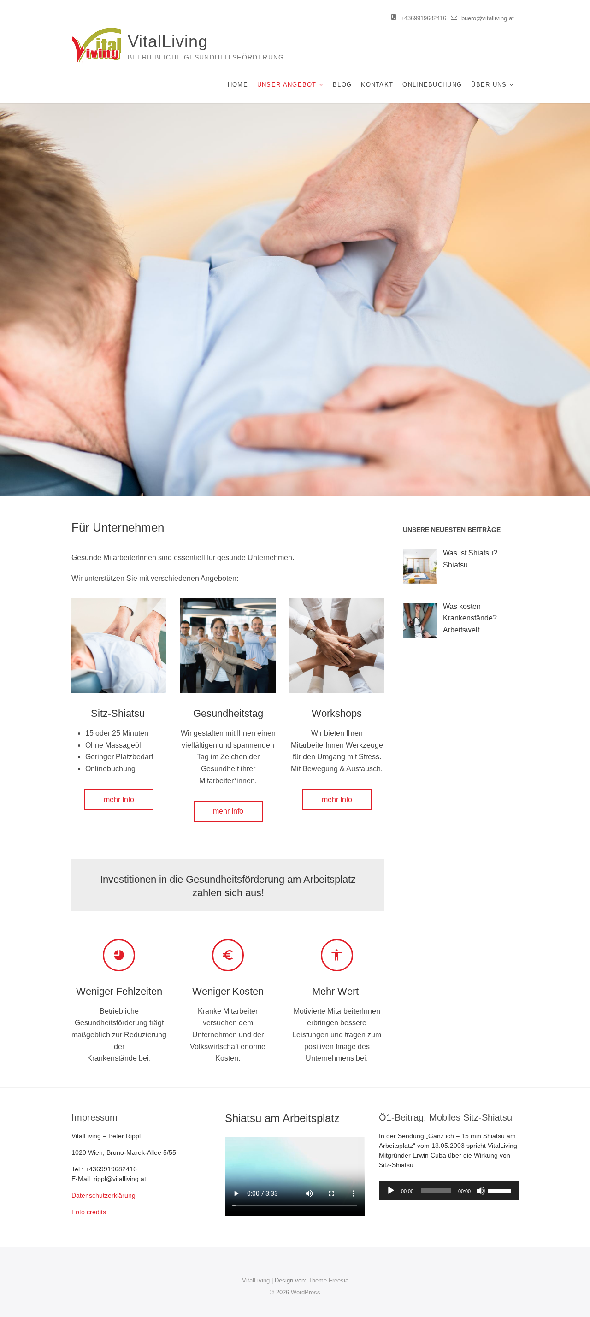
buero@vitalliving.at (487, 18)
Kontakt (377, 84)
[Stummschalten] (480, 1190)
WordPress (305, 1292)
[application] (449, 1190)
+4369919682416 (422, 18)
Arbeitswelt (461, 630)
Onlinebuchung (432, 84)
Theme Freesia (328, 1280)
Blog (342, 84)
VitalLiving (168, 41)
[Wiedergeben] (390, 1190)
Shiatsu (455, 565)
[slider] (501, 1189)
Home (238, 84)
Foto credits (88, 1212)
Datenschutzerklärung (103, 1195)
